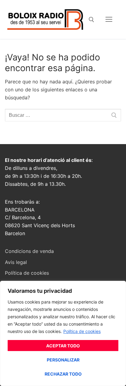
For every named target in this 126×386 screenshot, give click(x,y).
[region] (63, 333)
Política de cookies (82, 331)
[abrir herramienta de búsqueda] (91, 19)
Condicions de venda (29, 251)
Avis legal (16, 262)
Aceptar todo (63, 345)
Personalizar (63, 359)
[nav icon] (109, 19)
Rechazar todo (63, 373)
